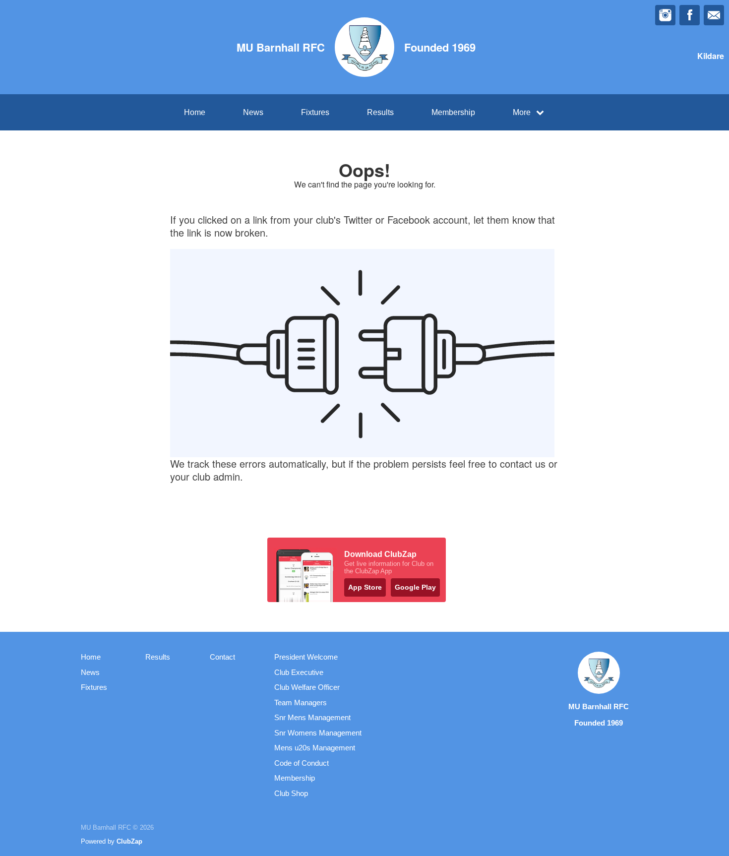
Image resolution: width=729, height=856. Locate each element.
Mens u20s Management (314, 747)
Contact (222, 657)
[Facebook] (689, 15)
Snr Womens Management (318, 733)
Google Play (415, 587)
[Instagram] (665, 15)
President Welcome (306, 657)
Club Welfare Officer (307, 687)
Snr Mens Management (312, 717)
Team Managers (300, 702)
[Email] (714, 15)
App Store (365, 587)
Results (380, 112)
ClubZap (129, 841)
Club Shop (291, 793)
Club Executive (298, 672)
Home (194, 112)
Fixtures (315, 112)
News (253, 112)
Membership (453, 112)
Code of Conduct (301, 763)
